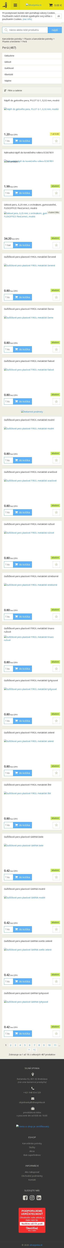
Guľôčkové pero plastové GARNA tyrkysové (26, 993)
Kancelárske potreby (12, 38)
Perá (24, 41)
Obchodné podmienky (32, 1175)
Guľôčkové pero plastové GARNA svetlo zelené (28, 940)
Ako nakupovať (32, 1172)
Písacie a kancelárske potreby (38, 38)
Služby (32, 1147)
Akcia (32, 1151)
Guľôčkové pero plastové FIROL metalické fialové (29, 360)
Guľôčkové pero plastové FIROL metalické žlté (27, 784)
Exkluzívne (9, 55)
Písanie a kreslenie (11, 41)
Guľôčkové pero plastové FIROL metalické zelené (29, 732)
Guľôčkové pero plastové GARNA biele (23, 836)
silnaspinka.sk (35, 1245)
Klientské (8, 74)
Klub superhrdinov (32, 1155)
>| (34, 1049)
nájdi (55, 30)
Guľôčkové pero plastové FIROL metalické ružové (29, 524)
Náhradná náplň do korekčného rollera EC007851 (29, 152)
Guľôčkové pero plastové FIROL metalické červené (30, 256)
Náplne (7, 80)
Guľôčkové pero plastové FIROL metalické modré (29, 419)
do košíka (24, 141)
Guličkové (9, 68)
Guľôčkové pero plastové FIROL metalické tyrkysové (31, 680)
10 (49, 1045)
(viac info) (27, 19)
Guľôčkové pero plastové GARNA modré (24, 888)
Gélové (7, 61)
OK (58, 16)
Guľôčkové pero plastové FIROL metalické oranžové (30, 471)
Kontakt (32, 1179)
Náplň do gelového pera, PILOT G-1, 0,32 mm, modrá (31, 100)
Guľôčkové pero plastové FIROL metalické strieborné (31, 576)
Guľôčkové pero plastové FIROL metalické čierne (29, 308)
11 (55, 1045)
